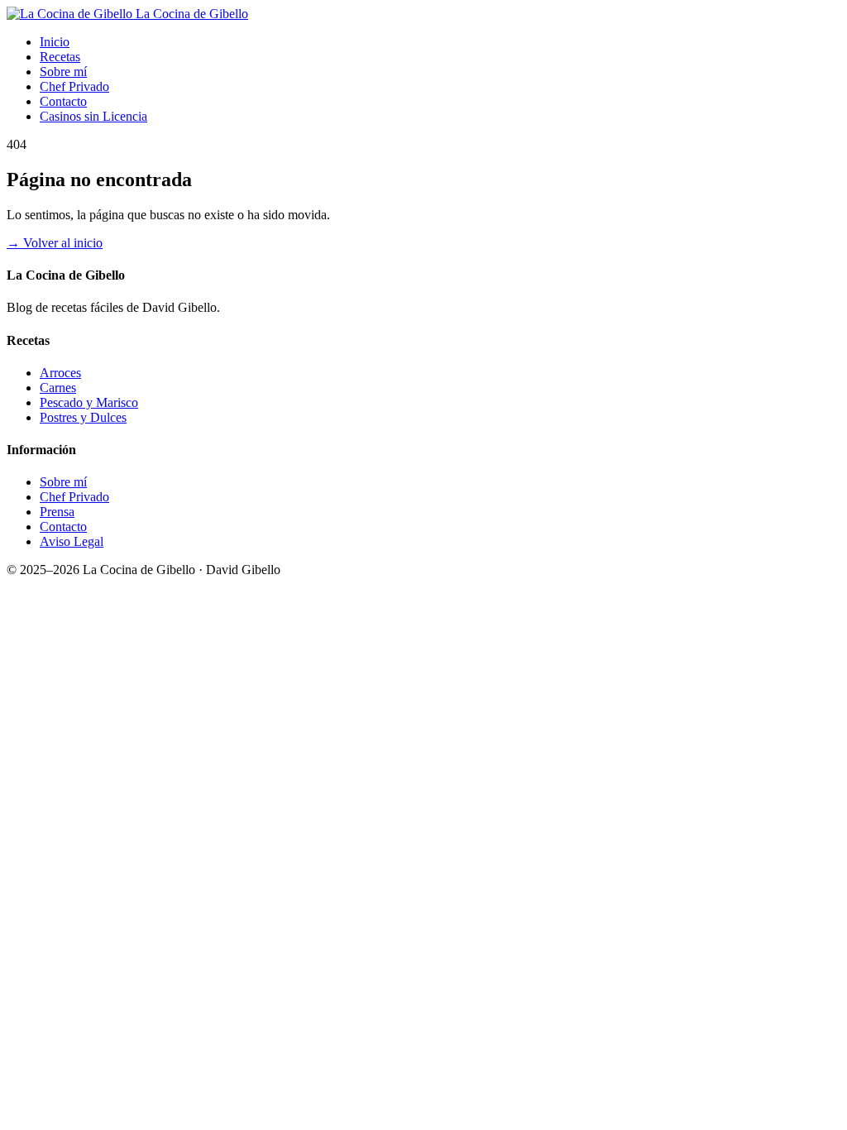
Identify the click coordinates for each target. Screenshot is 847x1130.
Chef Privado (74, 86)
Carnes (58, 388)
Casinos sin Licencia (93, 116)
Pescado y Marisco (89, 402)
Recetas (60, 57)
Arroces (60, 373)
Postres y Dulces (83, 417)
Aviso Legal (71, 541)
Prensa (57, 512)
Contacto (63, 101)
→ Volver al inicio (55, 243)
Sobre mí (63, 72)
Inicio (54, 42)
